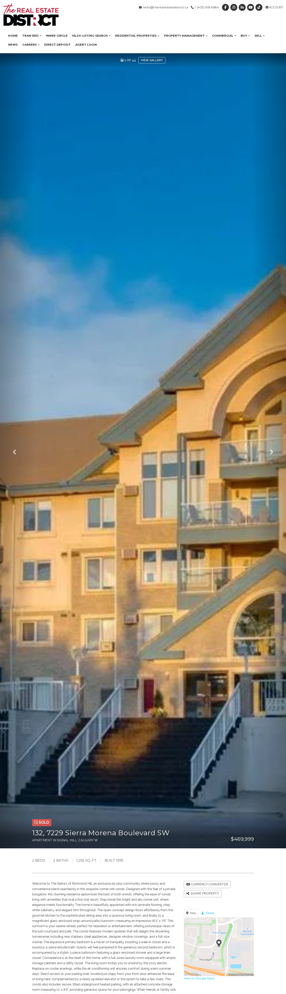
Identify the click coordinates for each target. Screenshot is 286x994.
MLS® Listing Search (90, 35)
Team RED (30, 35)
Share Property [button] (204, 893)
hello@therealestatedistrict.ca (165, 7)
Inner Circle (57, 35)
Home (13, 35)
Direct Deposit (57, 44)
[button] (17, 450)
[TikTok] (259, 7)
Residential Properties (136, 35)
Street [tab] (209, 913)
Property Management (184, 35)
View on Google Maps (199, 978)
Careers (30, 44)
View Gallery (152, 60)
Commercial (223, 35)
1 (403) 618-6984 (206, 7)
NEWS (13, 44)
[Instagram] (234, 7)
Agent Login (86, 44)
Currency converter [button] (209, 884)
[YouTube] (251, 7)
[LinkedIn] (242, 7)
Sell (258, 35)
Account (275, 7)
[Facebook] (226, 7)
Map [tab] (192, 913)
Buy (244, 35)
